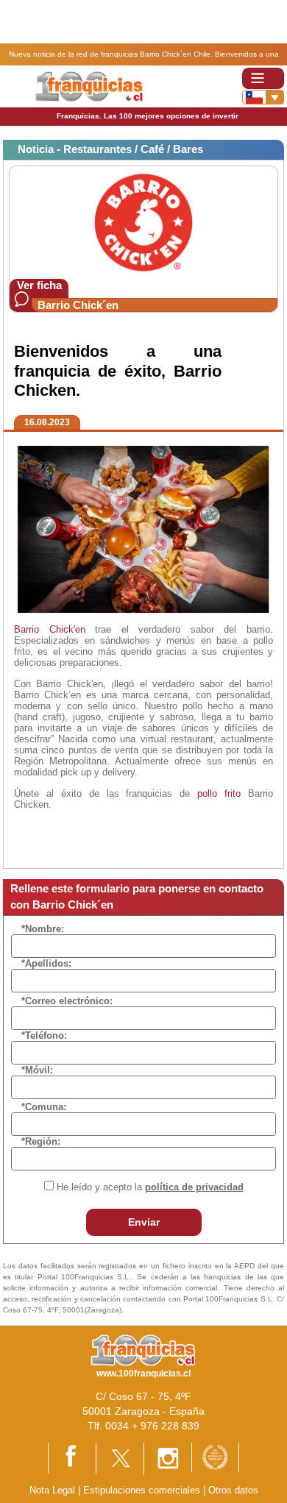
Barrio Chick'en (49, 629)
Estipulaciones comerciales (143, 1490)
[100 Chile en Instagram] (168, 1457)
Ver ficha (39, 285)
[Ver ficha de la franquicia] (143, 221)
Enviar (144, 1222)
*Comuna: (43, 1106)
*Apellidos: (46, 963)
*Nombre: (42, 928)
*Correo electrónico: (67, 1000)
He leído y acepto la (150, 1187)
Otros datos (233, 1490)
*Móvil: (37, 1070)
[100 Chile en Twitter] (120, 1457)
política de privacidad (194, 1187)
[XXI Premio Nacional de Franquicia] (215, 1456)
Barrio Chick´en (78, 305)
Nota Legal (52, 1490)
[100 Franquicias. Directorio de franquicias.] (88, 85)
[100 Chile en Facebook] (72, 1457)
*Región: (40, 1141)
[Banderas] (263, 97)
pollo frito (219, 793)
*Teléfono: (44, 1035)
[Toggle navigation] (263, 78)
